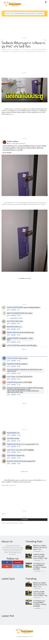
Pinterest (18, 562)
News (3, 514)
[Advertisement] (25, 28)
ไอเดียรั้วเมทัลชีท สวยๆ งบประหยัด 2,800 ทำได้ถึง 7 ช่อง (40, 556)
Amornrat (37, 551)
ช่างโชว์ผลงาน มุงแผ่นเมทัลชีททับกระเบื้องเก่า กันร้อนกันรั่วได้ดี (39, 566)
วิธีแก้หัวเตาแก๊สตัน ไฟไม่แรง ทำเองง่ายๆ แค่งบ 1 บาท (40, 547)
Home (7, 13)
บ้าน (12, 13)
